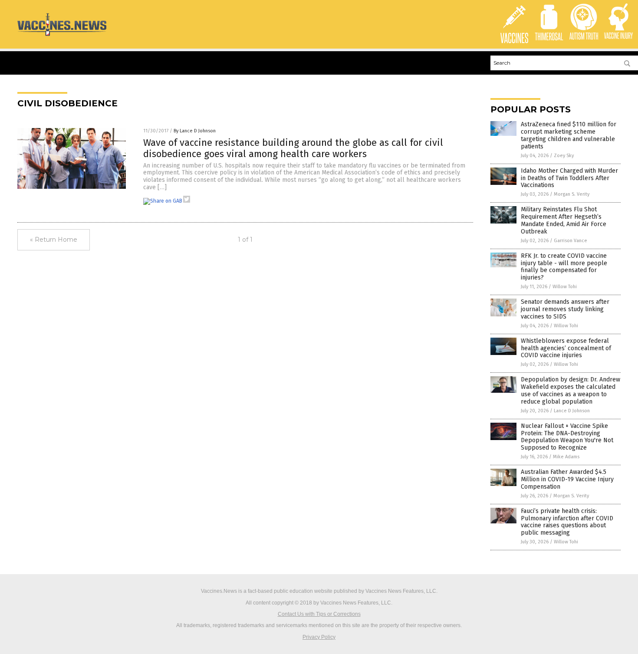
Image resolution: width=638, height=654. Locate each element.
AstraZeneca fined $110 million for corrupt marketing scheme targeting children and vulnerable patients (568, 135)
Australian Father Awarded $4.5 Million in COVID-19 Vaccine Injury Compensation (567, 479)
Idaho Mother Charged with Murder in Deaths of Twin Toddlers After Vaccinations (569, 178)
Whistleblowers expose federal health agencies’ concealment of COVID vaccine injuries (566, 348)
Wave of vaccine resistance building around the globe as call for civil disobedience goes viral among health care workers (293, 148)
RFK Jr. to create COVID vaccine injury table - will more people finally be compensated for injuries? (564, 266)
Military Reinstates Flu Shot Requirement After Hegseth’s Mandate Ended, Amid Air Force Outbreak (563, 220)
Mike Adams (566, 457)
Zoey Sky (564, 155)
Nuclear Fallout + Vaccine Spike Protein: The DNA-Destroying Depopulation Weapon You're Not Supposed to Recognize (567, 436)
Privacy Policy (319, 637)
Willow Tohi (564, 286)
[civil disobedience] (61, 36)
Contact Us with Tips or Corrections (319, 614)
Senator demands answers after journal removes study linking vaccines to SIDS (565, 309)
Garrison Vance (570, 240)
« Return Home (53, 239)
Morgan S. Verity (571, 194)
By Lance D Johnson (195, 131)
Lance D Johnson (572, 411)
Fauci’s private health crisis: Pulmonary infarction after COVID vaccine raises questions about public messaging (567, 521)
